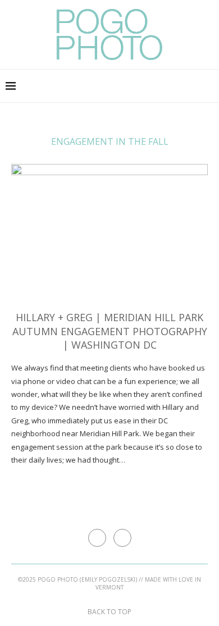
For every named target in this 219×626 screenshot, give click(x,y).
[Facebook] (198, 86)
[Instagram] (210, 86)
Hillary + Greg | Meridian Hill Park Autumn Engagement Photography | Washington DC (109, 330)
